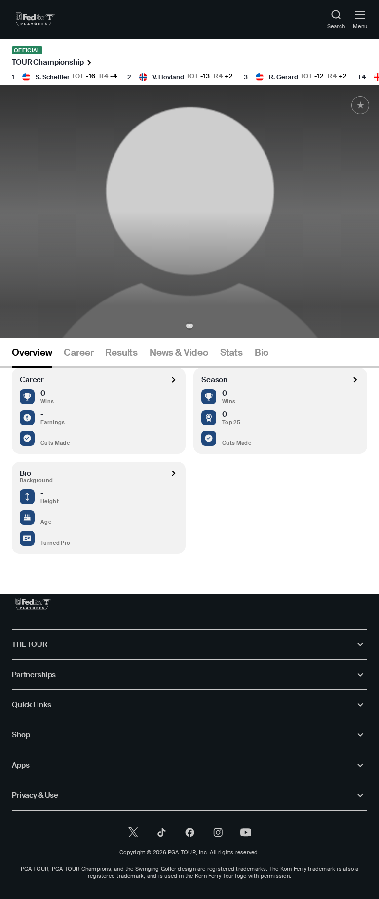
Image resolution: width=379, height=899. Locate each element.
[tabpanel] (189, 461)
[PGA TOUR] (33, 604)
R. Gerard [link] (283, 77)
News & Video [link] (179, 352)
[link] (35, 19)
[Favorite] (360, 105)
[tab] (32, 356)
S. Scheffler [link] (53, 77)
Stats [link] (231, 352)
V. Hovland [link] (168, 77)
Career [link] (78, 352)
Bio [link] (261, 352)
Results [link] (121, 352)
